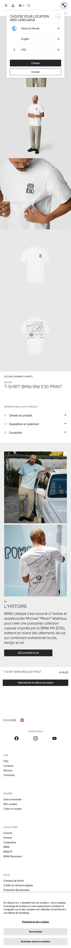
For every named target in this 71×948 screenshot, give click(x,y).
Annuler (35, 71)
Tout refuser (35, 931)
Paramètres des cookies (35, 921)
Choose (35, 63)
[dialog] (35, 474)
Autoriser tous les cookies (35, 941)
